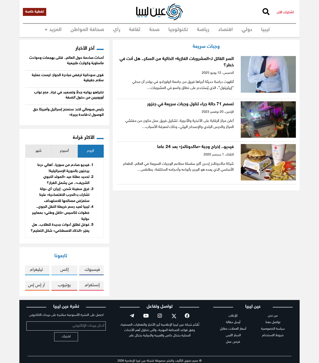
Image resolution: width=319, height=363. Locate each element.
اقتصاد (225, 29)
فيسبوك (92, 269)
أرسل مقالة (233, 322)
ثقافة (134, 29)
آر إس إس (36, 285)
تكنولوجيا (178, 29)
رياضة (203, 29)
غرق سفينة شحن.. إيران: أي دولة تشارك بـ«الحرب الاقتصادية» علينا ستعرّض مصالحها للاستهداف (64, 195)
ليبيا (265, 29)
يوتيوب (64, 285)
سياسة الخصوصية (273, 329)
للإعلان (233, 316)
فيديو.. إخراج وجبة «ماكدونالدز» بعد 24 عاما (195, 147)
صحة (154, 29)
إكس (64, 269)
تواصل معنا (273, 322)
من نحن (273, 316)
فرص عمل (233, 342)
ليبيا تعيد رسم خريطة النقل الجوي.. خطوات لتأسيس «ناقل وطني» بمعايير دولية (60, 213)
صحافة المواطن (87, 29)
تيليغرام (36, 269)
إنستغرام (92, 285)
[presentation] (91, 151)
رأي (116, 29)
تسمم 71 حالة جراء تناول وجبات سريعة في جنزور (190, 104)
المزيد (55, 29)
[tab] (91, 151)
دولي (247, 29)
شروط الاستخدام (273, 335)
